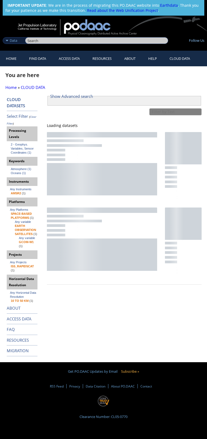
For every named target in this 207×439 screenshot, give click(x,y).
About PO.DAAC (123, 386)
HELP (152, 58)
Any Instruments (21, 189)
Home (11, 58)
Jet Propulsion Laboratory (37, 25)
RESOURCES (102, 58)
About (130, 58)
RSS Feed (57, 386)
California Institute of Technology (37, 28)
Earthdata (169, 5)
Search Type (13, 34)
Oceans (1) (18, 173)
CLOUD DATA (180, 58)
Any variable (23, 221)
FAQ (11, 329)
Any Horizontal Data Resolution (23, 294)
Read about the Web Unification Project (122, 10)
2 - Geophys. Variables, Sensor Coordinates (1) (22, 148)
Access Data (69, 58)
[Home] (104, 27)
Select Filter (17, 116)
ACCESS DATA (19, 319)
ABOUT (13, 308)
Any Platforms (19, 209)
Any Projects (18, 262)
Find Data (37, 58)
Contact (146, 386)
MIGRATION (18, 350)
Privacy (74, 386)
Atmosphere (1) (21, 169)
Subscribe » (130, 371)
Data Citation (95, 386)
